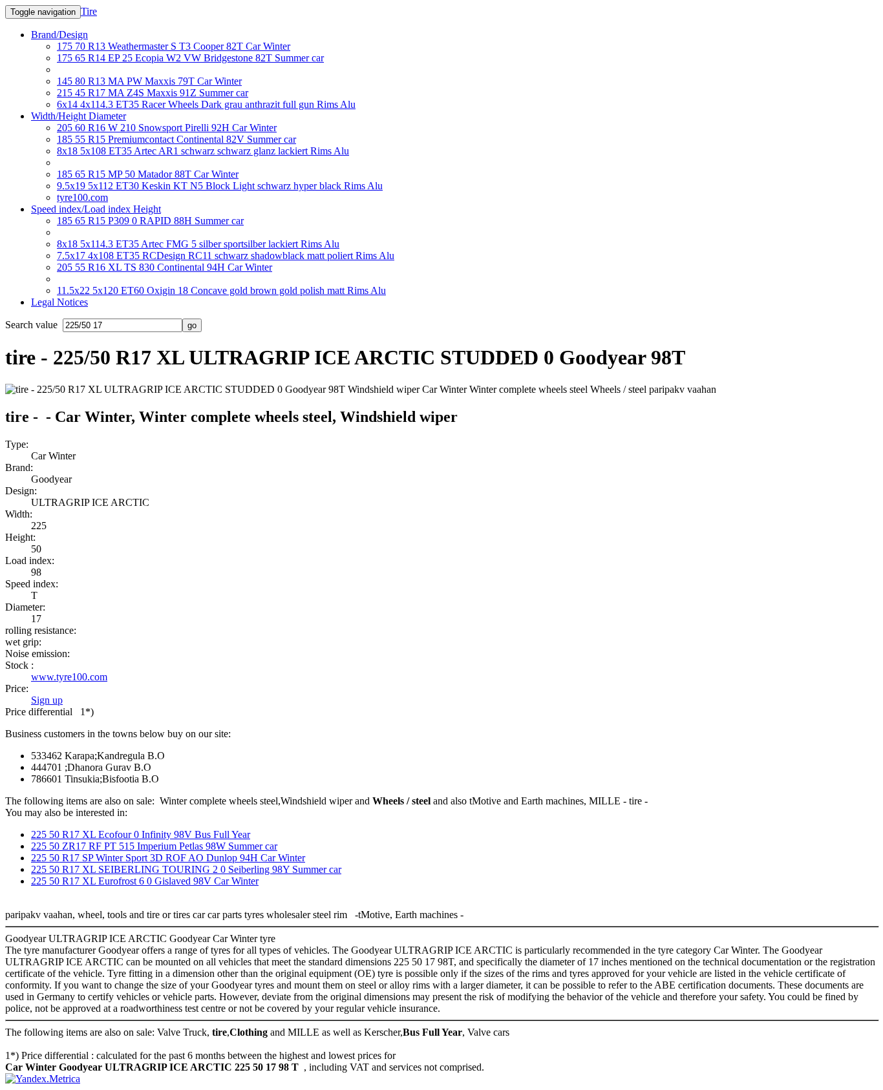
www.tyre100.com (69, 676)
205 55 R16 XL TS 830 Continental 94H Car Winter (164, 267)
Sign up (47, 700)
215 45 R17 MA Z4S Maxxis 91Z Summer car (152, 92)
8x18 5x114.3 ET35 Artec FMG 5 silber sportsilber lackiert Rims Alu (198, 243)
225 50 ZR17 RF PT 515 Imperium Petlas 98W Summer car (154, 846)
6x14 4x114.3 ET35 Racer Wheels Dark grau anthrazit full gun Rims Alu (206, 104)
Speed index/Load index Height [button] (96, 209)
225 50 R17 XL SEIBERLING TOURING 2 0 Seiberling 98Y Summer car (186, 869)
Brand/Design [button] (59, 34)
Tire (89, 11)
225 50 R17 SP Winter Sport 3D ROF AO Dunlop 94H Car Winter (168, 857)
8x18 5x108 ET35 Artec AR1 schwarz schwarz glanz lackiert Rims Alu (203, 150)
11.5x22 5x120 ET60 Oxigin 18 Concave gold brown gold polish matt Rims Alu (221, 290)
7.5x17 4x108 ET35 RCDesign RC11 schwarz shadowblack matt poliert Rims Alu (225, 255)
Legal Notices (59, 302)
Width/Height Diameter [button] (78, 115)
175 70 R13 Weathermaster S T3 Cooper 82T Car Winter (173, 46)
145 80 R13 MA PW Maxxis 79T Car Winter (149, 81)
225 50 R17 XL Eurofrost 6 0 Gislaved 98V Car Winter (145, 880)
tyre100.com (82, 197)
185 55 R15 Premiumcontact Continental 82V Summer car (176, 139)
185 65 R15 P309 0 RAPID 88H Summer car (150, 220)
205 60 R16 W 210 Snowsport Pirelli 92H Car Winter (167, 127)
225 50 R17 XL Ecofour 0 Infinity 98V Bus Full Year (140, 834)
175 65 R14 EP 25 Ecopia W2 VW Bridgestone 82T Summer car (190, 57)
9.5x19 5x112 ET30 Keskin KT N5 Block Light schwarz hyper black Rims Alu (220, 185)
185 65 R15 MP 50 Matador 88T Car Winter (148, 174)
